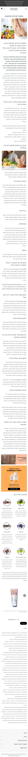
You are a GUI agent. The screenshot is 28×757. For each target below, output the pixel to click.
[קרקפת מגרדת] (14, 28)
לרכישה (23, 623)
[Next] (24, 595)
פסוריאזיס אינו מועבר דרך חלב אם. (18, 301)
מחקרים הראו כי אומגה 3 (20, 269)
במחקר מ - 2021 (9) (21, 380)
